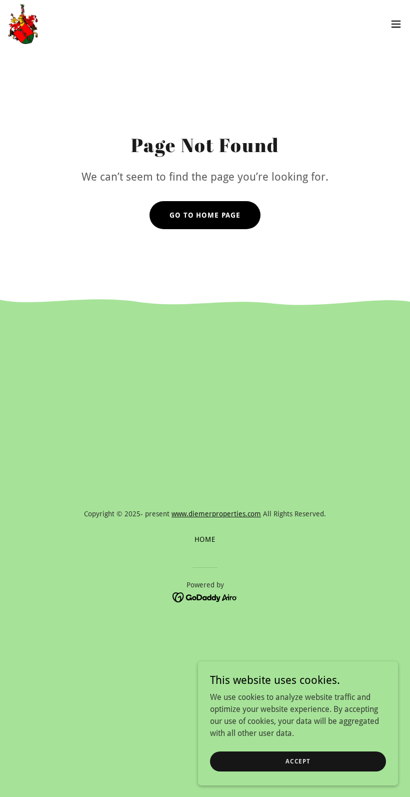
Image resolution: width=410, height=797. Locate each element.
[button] (396, 24)
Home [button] (205, 539)
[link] (23, 24)
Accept (298, 760)
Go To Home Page (205, 215)
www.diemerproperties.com (216, 514)
